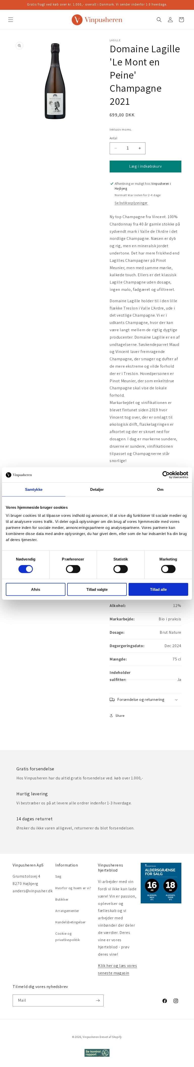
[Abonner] (97, 1000)
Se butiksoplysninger (131, 202)
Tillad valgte (97, 589)
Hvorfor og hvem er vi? (73, 888)
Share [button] (120, 715)
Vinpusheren (91, 1037)
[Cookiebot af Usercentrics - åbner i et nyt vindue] (166, 475)
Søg (58, 876)
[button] (10, 19)
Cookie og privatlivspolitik (67, 936)
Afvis (35, 589)
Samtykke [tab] (33, 489)
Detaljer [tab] (97, 489)
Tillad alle (158, 589)
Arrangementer (67, 910)
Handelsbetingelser (70, 922)
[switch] (73, 569)
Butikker (62, 899)
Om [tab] (160, 489)
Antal (113, 138)
